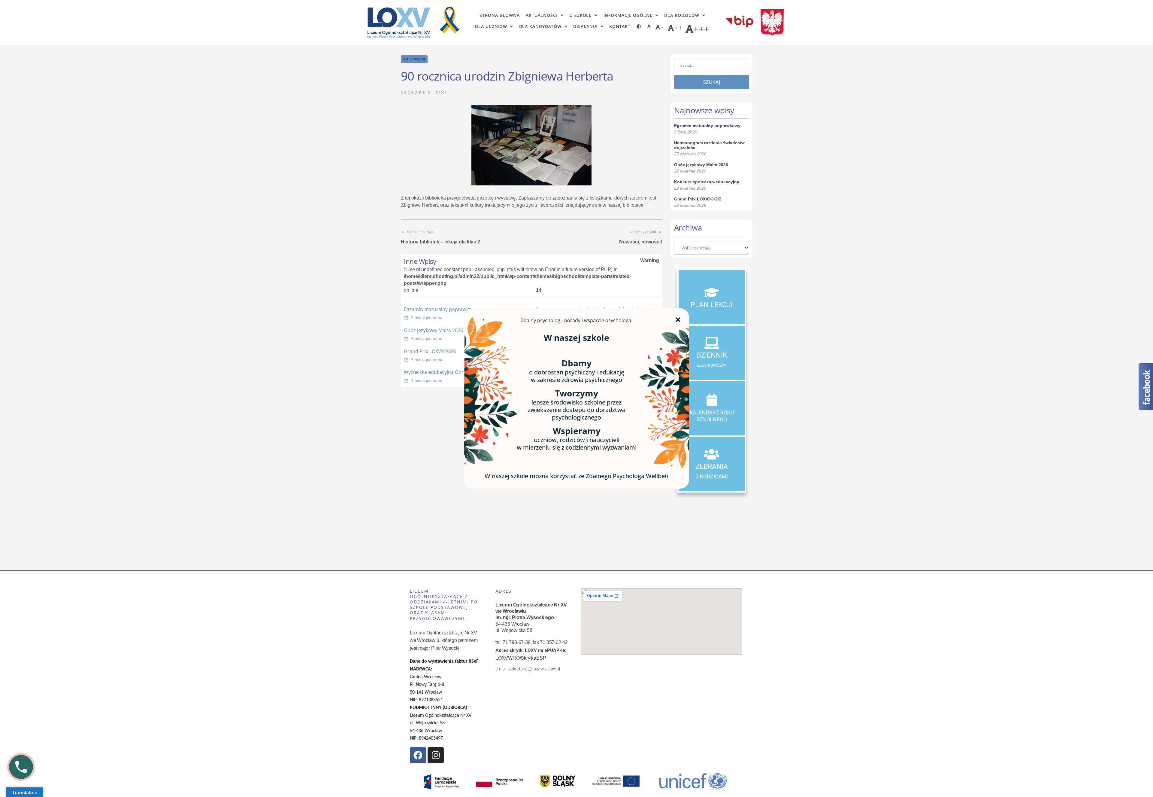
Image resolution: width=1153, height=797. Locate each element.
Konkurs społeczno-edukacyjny (706, 181)
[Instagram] (436, 755)
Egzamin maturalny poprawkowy (441, 309)
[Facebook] (418, 755)
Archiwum (414, 59)
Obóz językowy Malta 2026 (433, 330)
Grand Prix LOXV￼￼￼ (429, 351)
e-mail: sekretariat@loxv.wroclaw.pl (527, 669)
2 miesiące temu (426, 317)
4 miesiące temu (426, 338)
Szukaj (711, 82)
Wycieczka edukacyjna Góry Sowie (442, 372)
